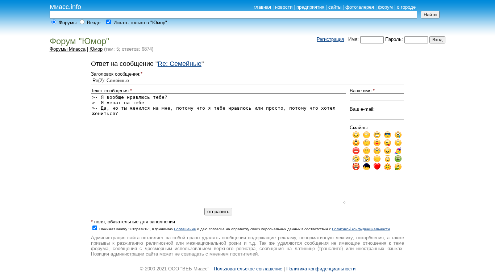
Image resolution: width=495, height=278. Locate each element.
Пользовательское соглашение (248, 268)
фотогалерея (359, 7)
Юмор (96, 49)
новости (283, 7)
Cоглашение (185, 229)
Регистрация (330, 39)
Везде (93, 22)
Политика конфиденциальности (320, 268)
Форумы (67, 22)
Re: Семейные (179, 63)
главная (262, 7)
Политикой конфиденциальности (361, 229)
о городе (406, 7)
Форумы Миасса (68, 49)
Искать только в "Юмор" (140, 22)
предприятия (310, 7)
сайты (334, 7)
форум (385, 7)
